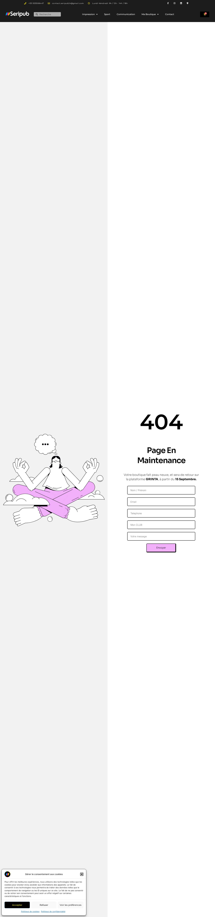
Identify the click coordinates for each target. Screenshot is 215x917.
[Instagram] (174, 3)
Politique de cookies (30, 911)
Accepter (17, 905)
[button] (81, 874)
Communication (126, 14)
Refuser (44, 905)
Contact (169, 14)
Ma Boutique (149, 14)
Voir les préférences (70, 905)
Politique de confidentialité (53, 911)
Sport (107, 14)
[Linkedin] (181, 3)
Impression (88, 14)
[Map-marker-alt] (187, 3)
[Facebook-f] (168, 3)
